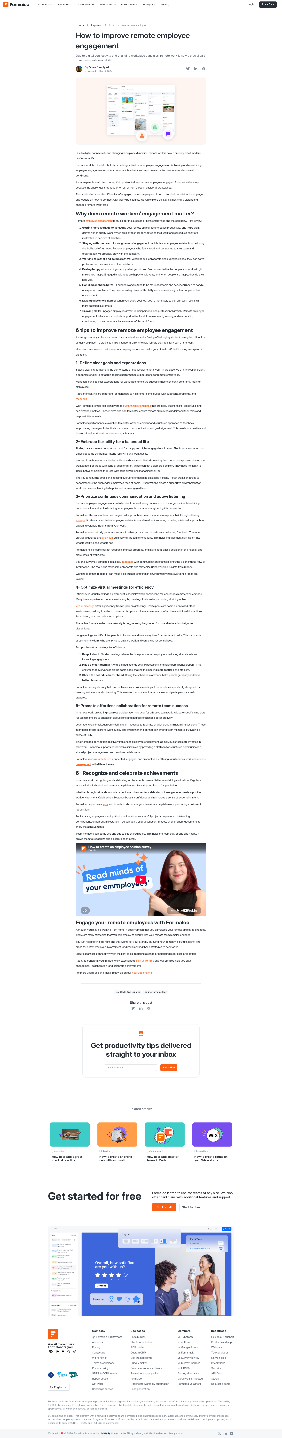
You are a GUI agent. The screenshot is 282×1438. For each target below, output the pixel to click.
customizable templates (137, 405)
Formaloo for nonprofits (145, 1373)
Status (215, 1378)
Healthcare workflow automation (150, 1383)
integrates (127, 561)
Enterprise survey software (146, 1368)
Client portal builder (142, 1342)
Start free (268, 4)
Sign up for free (145, 960)
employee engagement (99, 220)
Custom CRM (138, 1352)
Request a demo (220, 1383)
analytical (107, 537)
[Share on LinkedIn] (195, 69)
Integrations (218, 1363)
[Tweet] (188, 69)
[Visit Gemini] (63, 1351)
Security (216, 1368)
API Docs (217, 1373)
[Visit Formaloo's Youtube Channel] (231, 1433)
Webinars (216, 1347)
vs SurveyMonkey (188, 1357)
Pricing (165, 4)
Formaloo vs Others (189, 1383)
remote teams (103, 759)
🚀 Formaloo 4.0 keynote (107, 1337)
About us (97, 1342)
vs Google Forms (188, 1347)
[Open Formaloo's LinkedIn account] (225, 1433)
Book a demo (129, 4)
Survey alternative (188, 1373)
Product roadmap (221, 1342)
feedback (81, 399)
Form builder (138, 1337)
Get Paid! (97, 1383)
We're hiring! (99, 1357)
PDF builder (137, 1347)
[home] (16, 4)
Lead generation (140, 1389)
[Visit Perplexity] (68, 1351)
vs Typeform (185, 1337)
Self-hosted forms (141, 1357)
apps (105, 804)
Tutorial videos (219, 1352)
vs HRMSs (184, 1368)
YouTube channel (142, 972)
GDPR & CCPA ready (104, 1373)
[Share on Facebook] (203, 69)
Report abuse (100, 1378)
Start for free (191, 1207)
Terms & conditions (103, 1363)
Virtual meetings (85, 606)
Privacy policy (100, 1368)
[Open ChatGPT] (51, 1351)
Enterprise (149, 4)
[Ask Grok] (74, 1351)
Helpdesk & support (222, 1337)
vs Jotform (184, 1342)
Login (251, 4)
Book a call (164, 1207)
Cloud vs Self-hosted (190, 1378)
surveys (80, 520)
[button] (45, 4)
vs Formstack (186, 1352)
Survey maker (139, 1363)
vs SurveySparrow (189, 1363)
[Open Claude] (57, 1351)
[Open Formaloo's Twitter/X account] (219, 1433)
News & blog (218, 1357)
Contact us (98, 1352)
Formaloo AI (138, 1378)
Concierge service (102, 1389)
